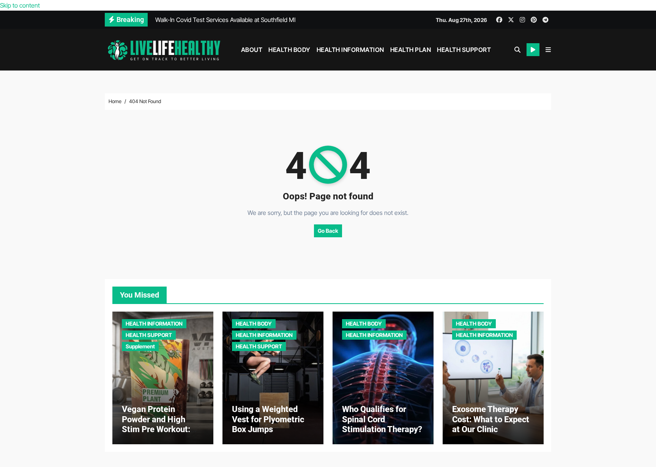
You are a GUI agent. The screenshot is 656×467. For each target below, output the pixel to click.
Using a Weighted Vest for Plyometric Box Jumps (268, 419)
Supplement (140, 346)
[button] (548, 50)
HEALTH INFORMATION (350, 49)
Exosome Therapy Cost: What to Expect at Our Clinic (490, 419)
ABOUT (252, 49)
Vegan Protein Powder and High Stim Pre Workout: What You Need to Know (156, 429)
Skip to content (20, 5)
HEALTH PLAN (410, 49)
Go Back (328, 230)
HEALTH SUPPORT (464, 49)
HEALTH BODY (289, 49)
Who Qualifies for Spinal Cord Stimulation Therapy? (382, 419)
